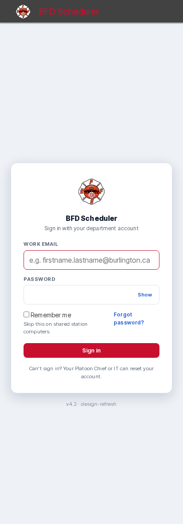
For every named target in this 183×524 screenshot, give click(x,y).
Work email (41, 244)
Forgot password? (129, 318)
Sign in (91, 350)
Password (39, 279)
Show (145, 295)
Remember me (50, 315)
